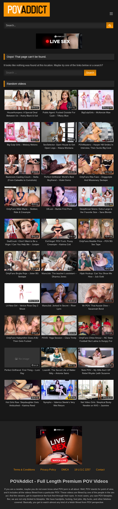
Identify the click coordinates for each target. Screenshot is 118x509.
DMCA (65, 469)
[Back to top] (108, 500)
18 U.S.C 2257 (82, 469)
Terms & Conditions (24, 469)
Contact (100, 469)
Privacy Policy (48, 469)
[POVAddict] (59, 10)
